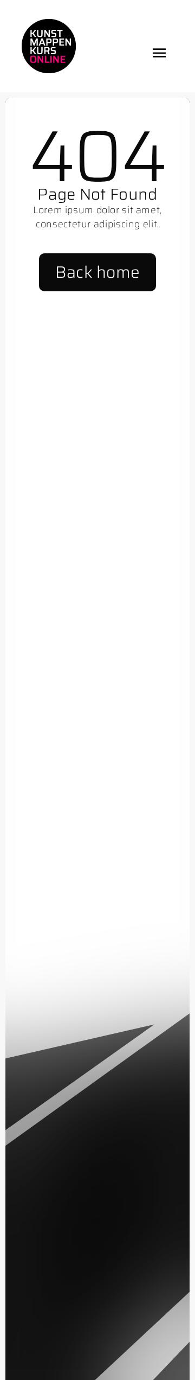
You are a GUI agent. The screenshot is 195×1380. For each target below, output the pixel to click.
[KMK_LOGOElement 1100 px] (49, 23)
